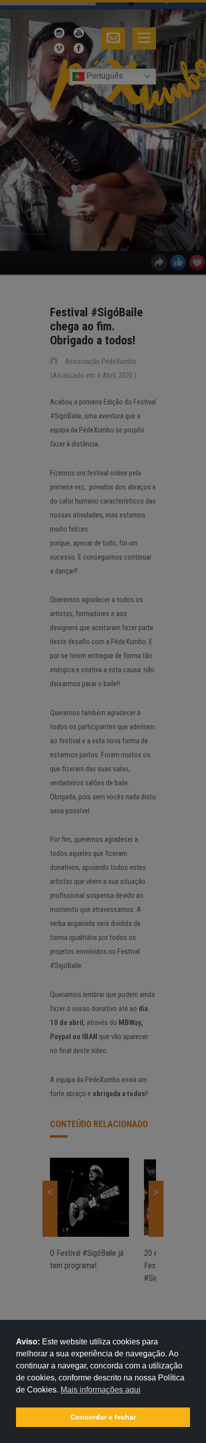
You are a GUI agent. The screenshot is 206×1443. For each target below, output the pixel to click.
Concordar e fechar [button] (103, 1417)
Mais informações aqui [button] (100, 1389)
